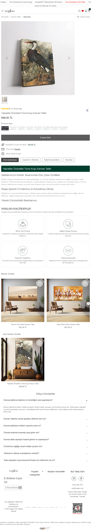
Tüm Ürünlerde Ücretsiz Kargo (14, 2)
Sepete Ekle (45, 138)
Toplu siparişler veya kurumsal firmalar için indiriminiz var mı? (29, 460)
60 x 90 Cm (38, 128)
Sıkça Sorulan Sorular (13, 154)
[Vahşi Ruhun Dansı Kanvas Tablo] (68, 300)
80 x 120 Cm (54, 128)
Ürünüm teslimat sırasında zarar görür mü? (21, 433)
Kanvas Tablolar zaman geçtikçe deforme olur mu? (25, 419)
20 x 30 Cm (5, 128)
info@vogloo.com (78, 488)
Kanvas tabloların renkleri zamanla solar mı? (22, 426)
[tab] (10, 160)
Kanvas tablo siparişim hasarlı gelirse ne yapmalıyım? (26, 439)
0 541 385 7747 (77, 485)
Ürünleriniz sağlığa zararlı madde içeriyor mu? (23, 446)
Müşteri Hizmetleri (56, 471)
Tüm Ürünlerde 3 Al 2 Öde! (69, 2)
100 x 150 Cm (63, 128)
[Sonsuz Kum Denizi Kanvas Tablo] (22, 300)
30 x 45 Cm (13, 128)
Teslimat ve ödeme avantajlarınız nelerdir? (21, 453)
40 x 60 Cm (21, 128)
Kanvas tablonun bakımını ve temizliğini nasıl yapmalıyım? (28, 400)
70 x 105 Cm (46, 128)
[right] (88, 303)
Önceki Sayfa (85, 17)
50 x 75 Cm (30, 128)
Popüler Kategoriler (35, 473)
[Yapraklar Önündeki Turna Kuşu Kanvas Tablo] (22, 359)
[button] (6, 58)
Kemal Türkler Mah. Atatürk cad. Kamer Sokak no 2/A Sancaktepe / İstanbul (77, 494)
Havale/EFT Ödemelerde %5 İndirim (42, 2)
